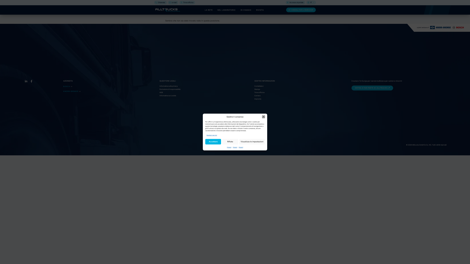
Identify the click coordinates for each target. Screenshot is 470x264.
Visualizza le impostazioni (252, 141)
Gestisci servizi (211, 135)
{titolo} (229, 147)
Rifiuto (230, 141)
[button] (263, 117)
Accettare (213, 141)
